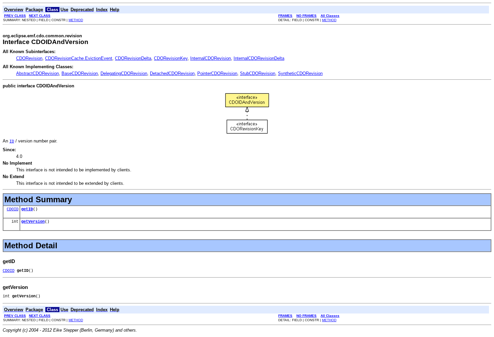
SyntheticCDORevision (300, 73)
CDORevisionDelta (133, 58)
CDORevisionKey (171, 58)
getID (27, 209)
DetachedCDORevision (172, 73)
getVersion (33, 221)
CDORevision (29, 58)
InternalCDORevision (210, 58)
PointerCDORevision (217, 73)
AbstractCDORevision (37, 73)
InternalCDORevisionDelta (259, 58)
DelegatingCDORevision (123, 73)
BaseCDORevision (79, 73)
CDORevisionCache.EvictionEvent (78, 58)
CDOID (12, 209)
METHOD (76, 20)
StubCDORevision (257, 73)
